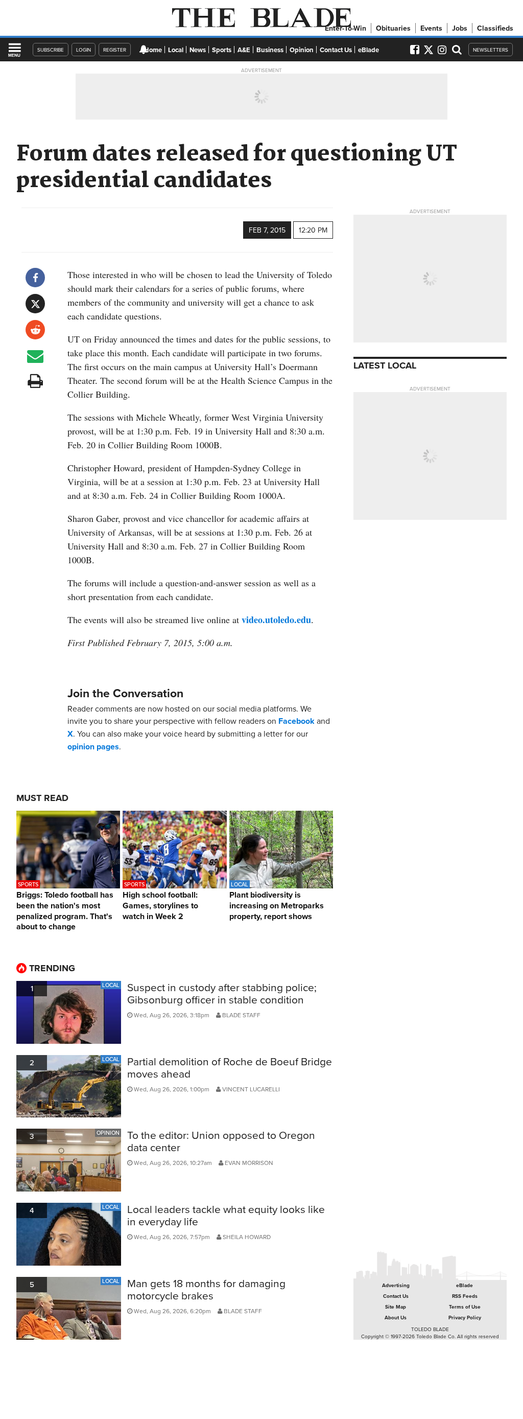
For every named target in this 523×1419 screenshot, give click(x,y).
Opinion (302, 50)
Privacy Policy (464, 1317)
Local (175, 50)
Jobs (459, 28)
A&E (243, 50)
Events (431, 28)
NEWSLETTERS (490, 49)
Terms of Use (465, 1307)
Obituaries (393, 28)
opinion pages (93, 746)
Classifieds (495, 28)
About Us (396, 1317)
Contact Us (336, 50)
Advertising (396, 1285)
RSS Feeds (465, 1296)
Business (269, 50)
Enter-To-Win (345, 28)
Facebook (296, 721)
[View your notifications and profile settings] (143, 49)
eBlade (368, 50)
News (197, 50)
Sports (221, 50)
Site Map (395, 1307)
